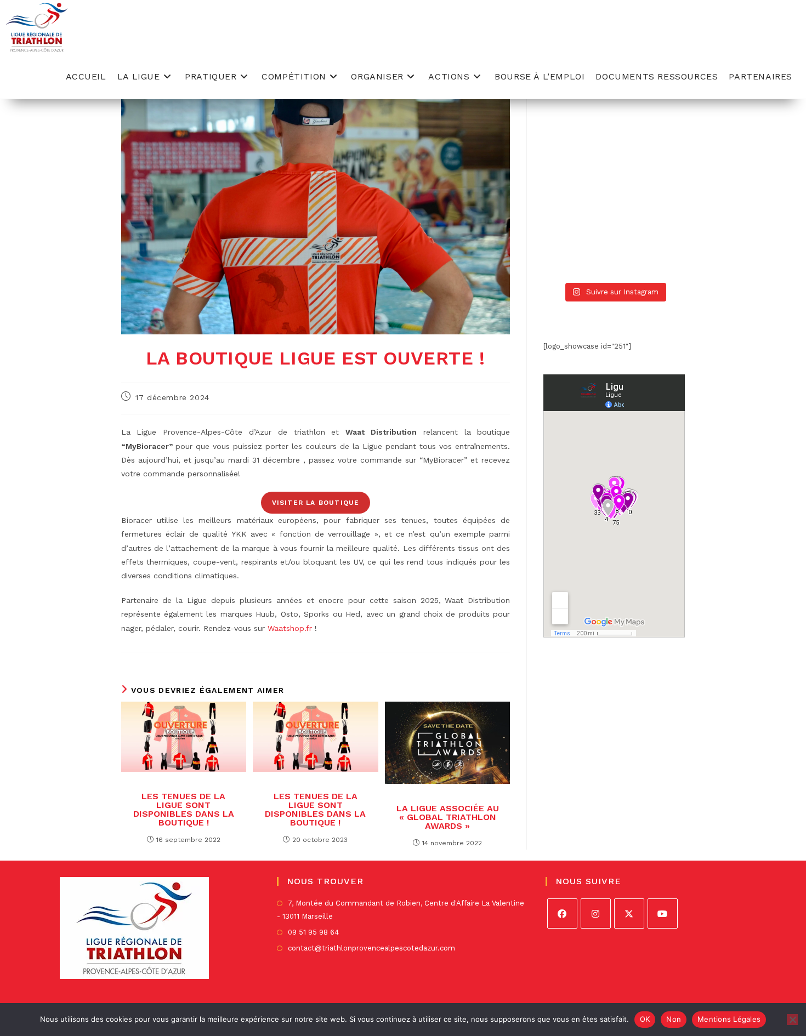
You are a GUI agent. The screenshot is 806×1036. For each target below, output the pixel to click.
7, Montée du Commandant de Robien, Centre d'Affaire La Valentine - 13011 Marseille (400, 909)
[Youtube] (663, 913)
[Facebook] (562, 913)
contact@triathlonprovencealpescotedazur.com (371, 948)
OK (645, 1019)
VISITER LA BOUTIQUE (316, 502)
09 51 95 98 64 (313, 932)
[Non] (792, 1019)
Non (673, 1019)
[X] (629, 913)
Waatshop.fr (290, 628)
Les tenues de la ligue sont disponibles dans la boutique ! (183, 809)
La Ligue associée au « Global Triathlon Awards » (447, 817)
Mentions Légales (728, 1019)
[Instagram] (596, 913)
